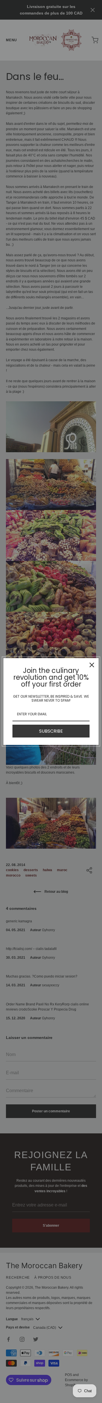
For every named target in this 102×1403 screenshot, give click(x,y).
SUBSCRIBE (51, 731)
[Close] (92, 665)
